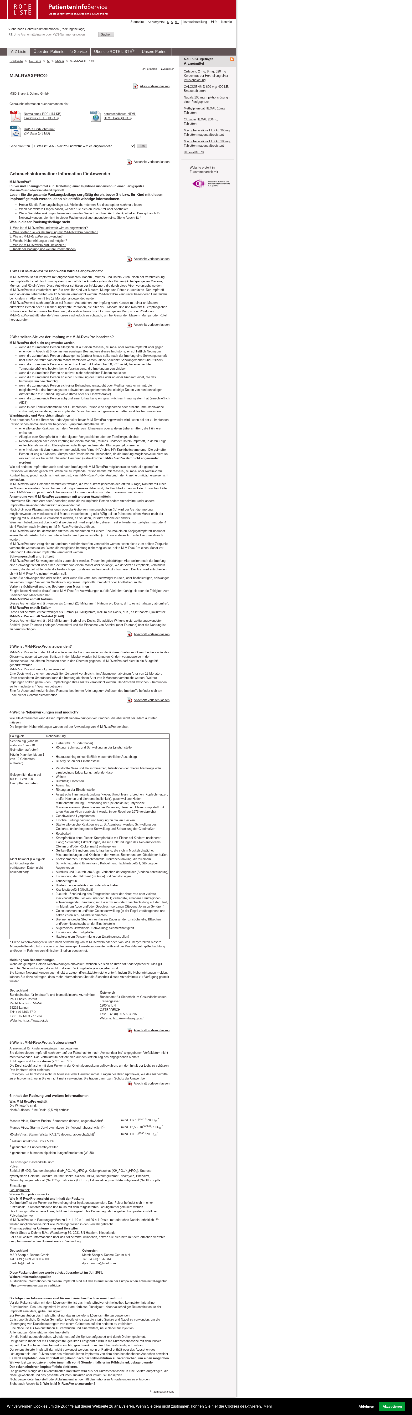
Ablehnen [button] (366, 1406)
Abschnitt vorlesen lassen (152, 162)
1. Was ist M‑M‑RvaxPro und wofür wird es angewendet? (49, 228)
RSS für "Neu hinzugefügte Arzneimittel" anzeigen (232, 59)
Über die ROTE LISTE (114, 51)
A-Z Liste (18, 52)
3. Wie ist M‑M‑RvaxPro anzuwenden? (36, 236)
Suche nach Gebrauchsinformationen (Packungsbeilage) (46, 29)
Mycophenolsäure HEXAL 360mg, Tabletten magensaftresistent (207, 132)
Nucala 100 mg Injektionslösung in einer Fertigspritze (207, 99)
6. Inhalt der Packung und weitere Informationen (43, 249)
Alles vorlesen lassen (155, 86)
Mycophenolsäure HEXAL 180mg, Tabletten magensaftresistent (207, 143)
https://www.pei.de (35, 1020)
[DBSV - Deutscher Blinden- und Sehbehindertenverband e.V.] (211, 189)
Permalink (151, 68)
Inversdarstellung (195, 22)
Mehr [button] (267, 1406)
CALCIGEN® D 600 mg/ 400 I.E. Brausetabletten (206, 89)
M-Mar (59, 61)
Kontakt (226, 22)
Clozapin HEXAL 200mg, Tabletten (201, 121)
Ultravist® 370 (194, 152)
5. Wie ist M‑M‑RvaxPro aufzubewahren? (38, 245)
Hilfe (214, 22)
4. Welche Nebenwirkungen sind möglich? (38, 241)
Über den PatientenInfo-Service (60, 52)
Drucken (169, 68)
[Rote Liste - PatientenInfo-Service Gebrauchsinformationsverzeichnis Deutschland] (58, 17)
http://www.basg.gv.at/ (128, 1018)
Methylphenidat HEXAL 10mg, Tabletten (205, 110)
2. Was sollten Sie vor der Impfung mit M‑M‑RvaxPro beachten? (54, 232)
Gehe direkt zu (20, 146)
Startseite (137, 22)
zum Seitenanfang (164, 1391)
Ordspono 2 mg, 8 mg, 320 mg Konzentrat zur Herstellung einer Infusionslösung (206, 76)
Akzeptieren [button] (392, 1406)
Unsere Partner (155, 52)
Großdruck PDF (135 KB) (41, 118)
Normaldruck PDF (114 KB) (42, 114)
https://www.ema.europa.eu (28, 1285)
